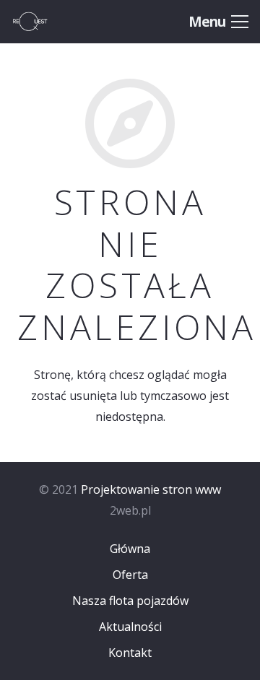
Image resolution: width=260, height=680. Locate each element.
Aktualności (130, 627)
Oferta (130, 575)
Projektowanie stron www (151, 489)
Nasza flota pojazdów (130, 601)
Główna (130, 549)
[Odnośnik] (45, 21)
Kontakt (130, 653)
